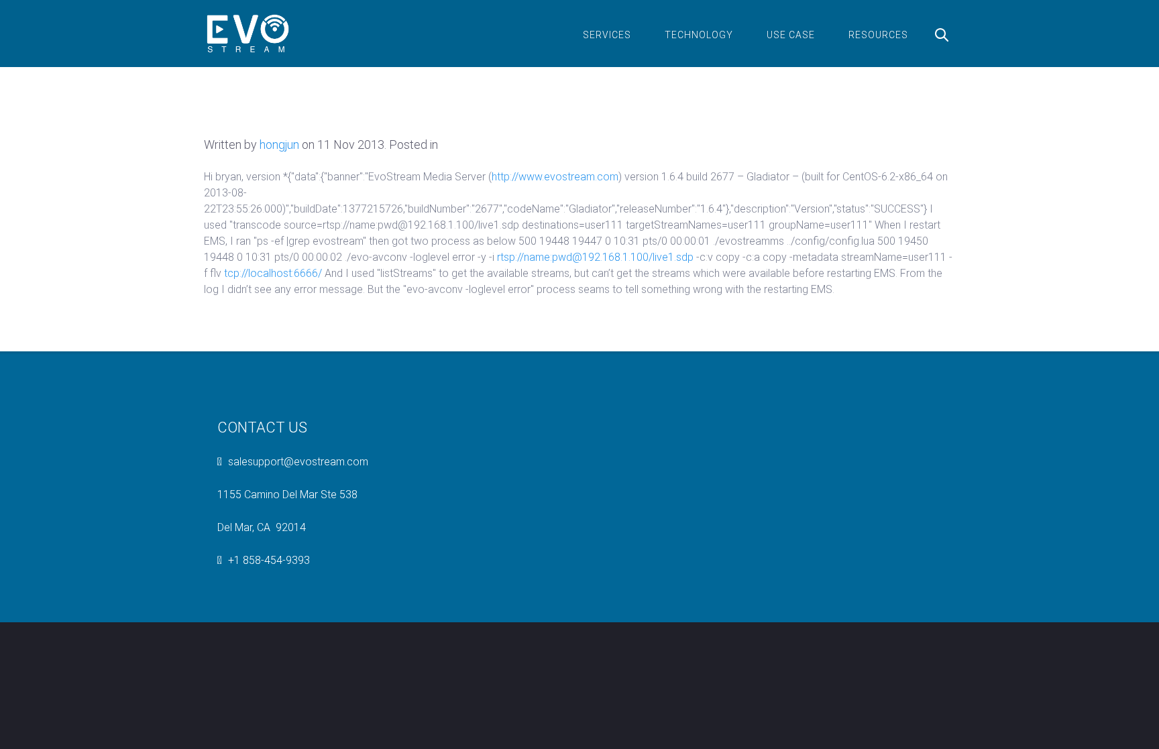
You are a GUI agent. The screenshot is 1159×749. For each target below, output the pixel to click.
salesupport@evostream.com (298, 461)
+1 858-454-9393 (269, 560)
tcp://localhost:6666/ (273, 273)
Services (607, 35)
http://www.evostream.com (555, 176)
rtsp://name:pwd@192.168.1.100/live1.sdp (595, 257)
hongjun (279, 144)
